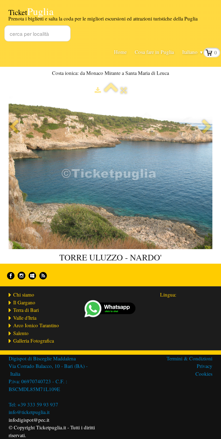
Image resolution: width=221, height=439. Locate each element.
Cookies (203, 373)
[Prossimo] (206, 127)
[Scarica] (98, 90)
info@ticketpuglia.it (29, 412)
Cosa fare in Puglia (154, 51)
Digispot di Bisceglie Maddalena (43, 358)
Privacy (204, 366)
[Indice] (111, 90)
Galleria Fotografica (33, 340)
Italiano (192, 51)
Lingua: (168, 294)
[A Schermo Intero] (124, 90)
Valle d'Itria (24, 317)
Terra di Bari (26, 309)
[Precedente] (14, 127)
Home (120, 51)
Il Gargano (24, 302)
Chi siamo (23, 294)
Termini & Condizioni (189, 358)
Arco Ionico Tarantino (36, 325)
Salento (21, 333)
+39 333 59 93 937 (38, 404)
